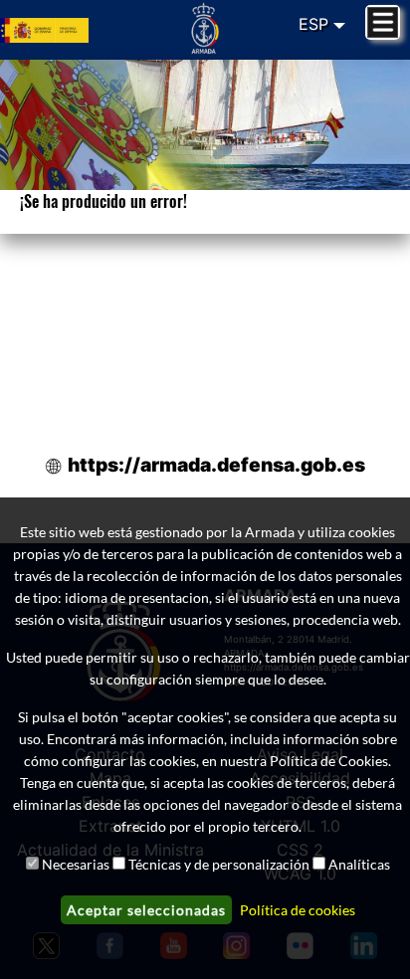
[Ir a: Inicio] (205, 28)
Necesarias (75, 864)
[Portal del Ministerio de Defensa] (68, 30)
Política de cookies (297, 909)
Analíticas (359, 864)
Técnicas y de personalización (218, 864)
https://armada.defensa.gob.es (216, 465)
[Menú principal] (382, 22)
